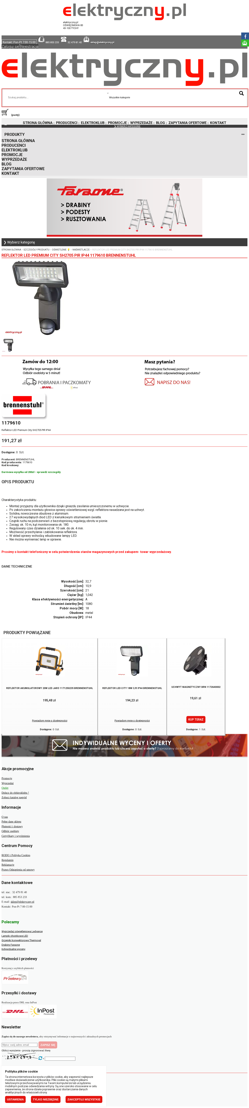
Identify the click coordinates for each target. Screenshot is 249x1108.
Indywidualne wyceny (13, 949)
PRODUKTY (14, 134)
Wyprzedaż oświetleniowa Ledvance (22, 931)
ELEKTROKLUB (92, 123)
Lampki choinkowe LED (15, 935)
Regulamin (7, 860)
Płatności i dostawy (12, 826)
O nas (5, 816)
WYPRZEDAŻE (141, 123)
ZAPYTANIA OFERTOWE (187, 123)
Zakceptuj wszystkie (84, 1099)
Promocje (7, 778)
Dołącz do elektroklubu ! (15, 792)
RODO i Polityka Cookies (16, 855)
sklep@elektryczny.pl (22, 901)
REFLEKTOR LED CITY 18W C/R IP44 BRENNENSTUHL (132, 688)
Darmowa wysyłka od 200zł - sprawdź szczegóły (31, 472)
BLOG (160, 123)
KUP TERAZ (195, 719)
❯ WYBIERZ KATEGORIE (127, 126)
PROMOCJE (117, 123)
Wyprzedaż (8, 783)
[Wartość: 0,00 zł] (6, 114)
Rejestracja (29, 46)
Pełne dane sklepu (11, 821)
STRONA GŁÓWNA (38, 123)
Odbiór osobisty (10, 831)
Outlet (5, 787)
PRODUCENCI (66, 123)
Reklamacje (8, 864)
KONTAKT (218, 123)
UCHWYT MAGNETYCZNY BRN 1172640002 (195, 687)
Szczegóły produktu (36, 249)
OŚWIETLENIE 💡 (61, 249)
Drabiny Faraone (11, 944)
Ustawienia (15, 1099)
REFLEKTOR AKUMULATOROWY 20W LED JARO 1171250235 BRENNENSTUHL (49, 688)
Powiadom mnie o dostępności (49, 720)
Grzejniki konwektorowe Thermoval (21, 940)
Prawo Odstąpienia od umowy (18, 869)
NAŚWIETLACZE (81, 249)
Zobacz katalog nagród (14, 797)
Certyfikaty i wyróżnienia (16, 836)
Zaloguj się (10, 46)
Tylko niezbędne (46, 1099)
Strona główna (11, 249)
